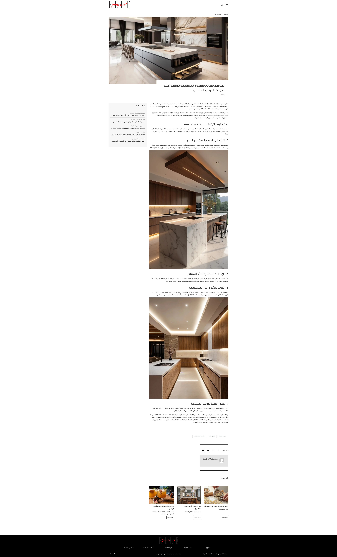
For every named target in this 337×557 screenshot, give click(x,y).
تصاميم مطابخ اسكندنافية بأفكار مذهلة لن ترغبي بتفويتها (125, 115)
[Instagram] (110, 554)
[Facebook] (115, 554)
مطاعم (143, 119)
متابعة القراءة (225, 517)
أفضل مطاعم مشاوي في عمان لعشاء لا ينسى (129, 122)
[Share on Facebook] (218, 450)
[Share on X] (213, 450)
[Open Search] (222, 5)
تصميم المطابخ (222, 436)
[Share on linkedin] (208, 450)
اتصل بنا (205, 554)
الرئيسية (226, 14)
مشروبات (142, 132)
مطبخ (137, 132)
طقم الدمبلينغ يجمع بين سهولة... (216, 506)
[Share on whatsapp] (203, 450)
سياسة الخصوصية (222, 554)
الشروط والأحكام (212, 554)
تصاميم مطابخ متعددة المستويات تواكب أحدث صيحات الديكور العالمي (120, 128)
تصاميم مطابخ (218, 14)
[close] (227, 5)
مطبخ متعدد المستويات (199, 436)
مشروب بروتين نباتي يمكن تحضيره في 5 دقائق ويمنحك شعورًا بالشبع (121, 135)
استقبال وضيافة (135, 119)
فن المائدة (133, 113)
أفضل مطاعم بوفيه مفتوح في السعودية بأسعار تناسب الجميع (123, 141)
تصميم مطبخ (212, 436)
